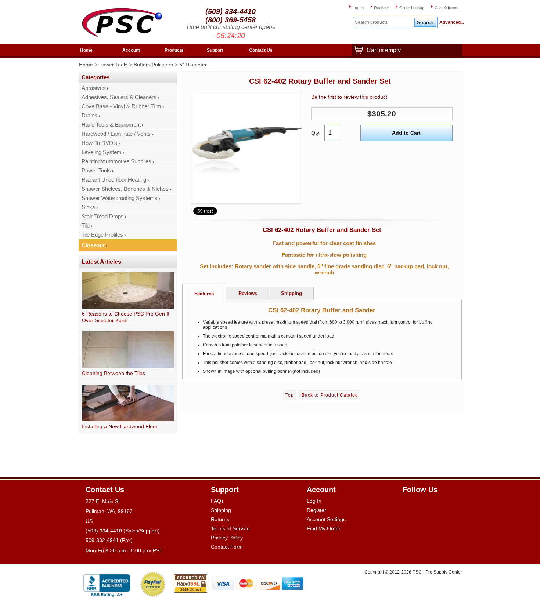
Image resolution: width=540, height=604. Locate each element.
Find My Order (324, 528)
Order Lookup (411, 8)
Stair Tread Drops (103, 216)
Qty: (316, 133)
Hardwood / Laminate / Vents (116, 134)
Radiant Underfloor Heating (114, 180)
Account (131, 50)
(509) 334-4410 (230, 11)
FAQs (217, 501)
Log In (358, 8)
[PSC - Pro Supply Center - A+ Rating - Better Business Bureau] (107, 584)
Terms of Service (230, 528)
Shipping (221, 510)
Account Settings (326, 519)
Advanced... (450, 22)
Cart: (446, 8)
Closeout (93, 245)
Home (86, 50)
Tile (86, 226)
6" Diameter (193, 65)
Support (215, 50)
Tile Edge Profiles (102, 235)
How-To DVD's (99, 143)
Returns (220, 519)
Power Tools (113, 65)
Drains (89, 116)
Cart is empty (384, 50)
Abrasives (94, 88)
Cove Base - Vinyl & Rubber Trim (121, 106)
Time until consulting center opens (230, 27)
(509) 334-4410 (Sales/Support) (123, 531)
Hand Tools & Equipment (111, 125)
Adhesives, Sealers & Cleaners (119, 97)
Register (381, 8)
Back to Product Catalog (330, 395)
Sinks (88, 207)
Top (289, 395)
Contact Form (227, 547)
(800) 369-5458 (230, 20)
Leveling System (102, 152)
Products (174, 50)
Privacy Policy (227, 538)
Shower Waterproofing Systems (120, 198)
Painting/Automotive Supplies (116, 161)
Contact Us (261, 50)
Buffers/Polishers (153, 65)
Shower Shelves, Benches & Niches (125, 189)
